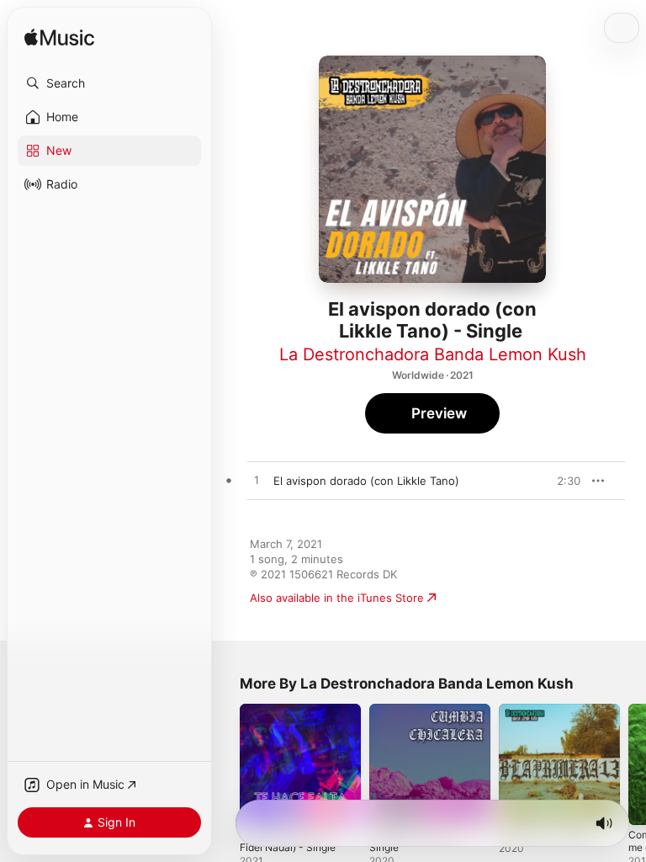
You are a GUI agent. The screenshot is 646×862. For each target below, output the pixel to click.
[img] (59, 38)
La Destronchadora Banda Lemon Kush (432, 354)
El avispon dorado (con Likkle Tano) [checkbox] (366, 480)
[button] (109, 83)
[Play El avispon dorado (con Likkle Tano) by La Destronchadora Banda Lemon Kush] (256, 480)
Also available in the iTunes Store (337, 597)
